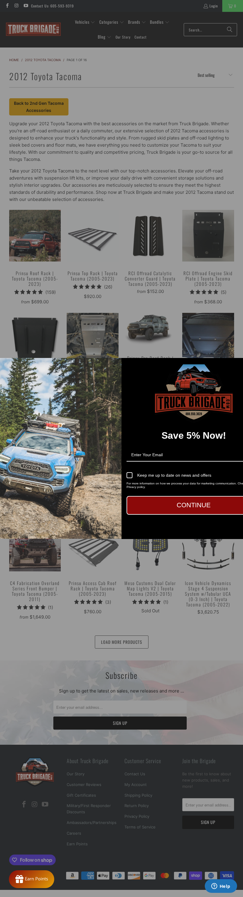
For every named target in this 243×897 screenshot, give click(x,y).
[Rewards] (31, 879)
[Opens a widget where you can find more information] (220, 886)
